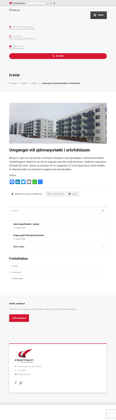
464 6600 (59, 56)
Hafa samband (19, 318)
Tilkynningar (17, 278)
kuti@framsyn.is (24, 374)
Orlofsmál (16, 272)
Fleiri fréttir (18, 247)
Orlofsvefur (19, 3)
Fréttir (74, 194)
